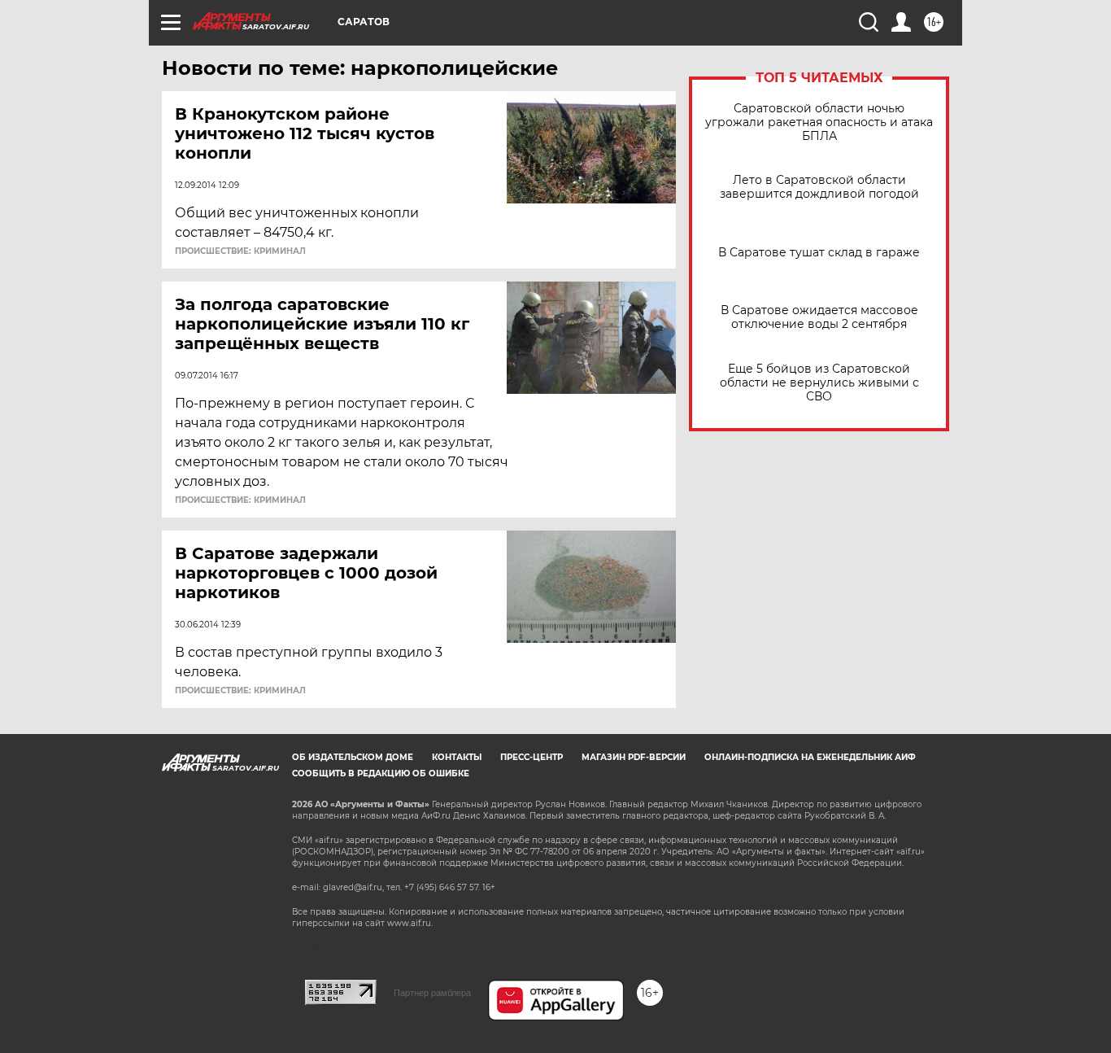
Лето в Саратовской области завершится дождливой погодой (819, 187)
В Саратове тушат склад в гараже (819, 253)
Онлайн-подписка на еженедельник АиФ (810, 757)
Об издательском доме (352, 757)
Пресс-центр (531, 757)
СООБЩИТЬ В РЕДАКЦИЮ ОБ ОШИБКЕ (380, 773)
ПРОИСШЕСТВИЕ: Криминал (240, 251)
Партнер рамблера (432, 993)
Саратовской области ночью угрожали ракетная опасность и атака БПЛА (819, 122)
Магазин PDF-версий (634, 757)
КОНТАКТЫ (456, 757)
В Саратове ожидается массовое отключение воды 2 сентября (819, 317)
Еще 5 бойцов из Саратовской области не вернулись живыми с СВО (819, 383)
